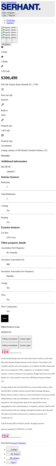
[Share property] (14, 41)
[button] (28, 27)
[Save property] (9, 41)
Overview (11, 20)
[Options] (4, 41)
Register (12, 15)
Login (4, 15)
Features (10, 23)
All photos (6, 44)
